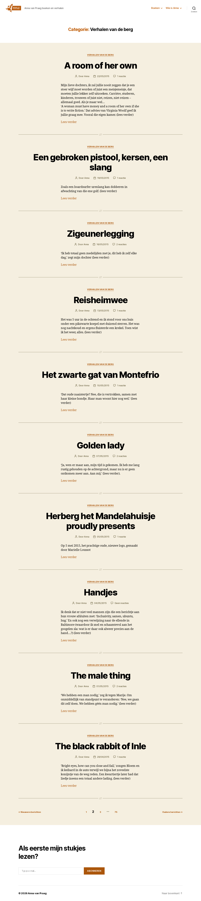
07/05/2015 (102, 456)
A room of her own (100, 65)
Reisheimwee (101, 300)
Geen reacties (122, 603)
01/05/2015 (102, 686)
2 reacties (121, 244)
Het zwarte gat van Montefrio (100, 374)
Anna (86, 76)
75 (116, 812)
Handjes (100, 592)
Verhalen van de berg (100, 55)
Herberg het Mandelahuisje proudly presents (100, 521)
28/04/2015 (103, 757)
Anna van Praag (37, 893)
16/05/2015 (102, 244)
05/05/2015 (103, 536)
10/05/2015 (103, 385)
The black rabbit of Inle (100, 746)
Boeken (155, 8)
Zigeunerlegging (100, 233)
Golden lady (100, 445)
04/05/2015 (100, 603)
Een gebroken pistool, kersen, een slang (100, 162)
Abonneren (94, 871)
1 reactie (121, 76)
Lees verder (69, 122)
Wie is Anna (172, 8)
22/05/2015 (103, 76)
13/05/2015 (103, 310)
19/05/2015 (103, 178)
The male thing (100, 675)
